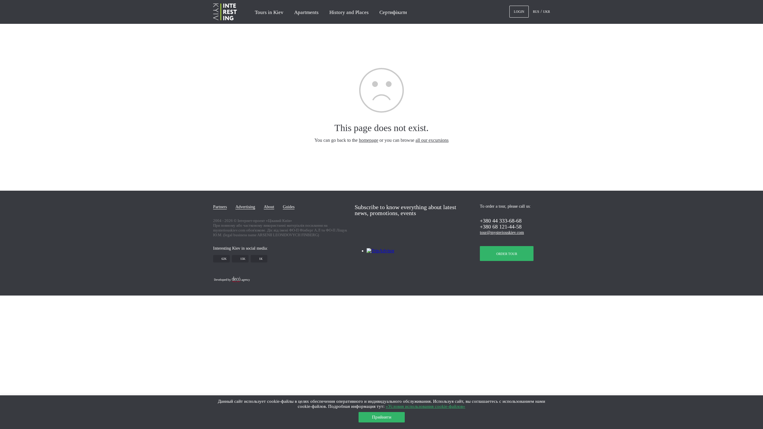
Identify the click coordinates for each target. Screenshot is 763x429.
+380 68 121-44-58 (501, 227)
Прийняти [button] (381, 417)
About (269, 207)
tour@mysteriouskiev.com (502, 232)
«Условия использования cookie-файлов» (425, 406)
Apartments (306, 12)
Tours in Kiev (269, 12)
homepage (368, 140)
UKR (546, 11)
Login (519, 11)
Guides (288, 207)
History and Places (349, 12)
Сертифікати (393, 12)
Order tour (506, 254)
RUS (536, 11)
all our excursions (432, 140)
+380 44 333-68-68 (501, 221)
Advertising (245, 207)
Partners (220, 207)
